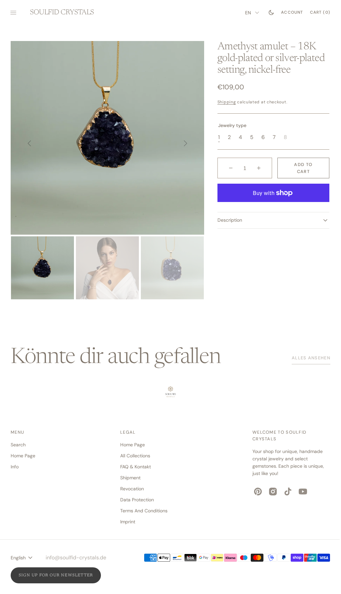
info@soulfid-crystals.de (76, 557)
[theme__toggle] (266, 12)
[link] (168, 392)
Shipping (223, 102)
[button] (287, 12)
